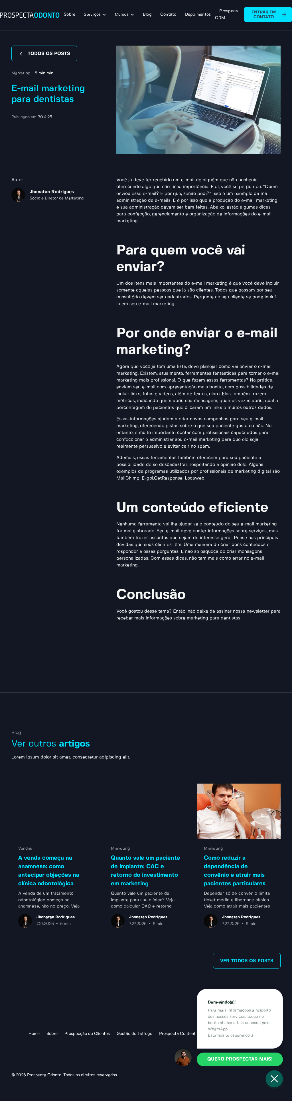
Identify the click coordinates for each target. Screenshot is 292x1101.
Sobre (69, 15)
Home (34, 1034)
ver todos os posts (246, 961)
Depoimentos (198, 15)
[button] (95, 14)
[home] (30, 15)
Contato (168, 15)
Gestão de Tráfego (134, 1034)
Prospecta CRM (227, 14)
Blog (147, 15)
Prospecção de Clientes (87, 1034)
